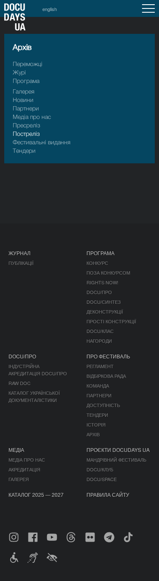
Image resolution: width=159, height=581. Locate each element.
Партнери (26, 108)
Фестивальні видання (41, 142)
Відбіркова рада (106, 375)
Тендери (24, 150)
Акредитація (24, 469)
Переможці (27, 63)
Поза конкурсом (108, 272)
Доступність (103, 405)
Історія (96, 424)
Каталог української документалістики (34, 396)
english (49, 9)
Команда (97, 385)
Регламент (100, 366)
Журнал (19, 252)
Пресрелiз (26, 125)
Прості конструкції (111, 321)
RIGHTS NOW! (102, 282)
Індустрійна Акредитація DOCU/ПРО (37, 370)
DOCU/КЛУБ (99, 469)
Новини (23, 99)
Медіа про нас (32, 116)
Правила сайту (107, 494)
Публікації (20, 262)
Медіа (16, 449)
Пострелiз (26, 133)
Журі (19, 72)
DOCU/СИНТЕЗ (103, 301)
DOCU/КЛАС (100, 331)
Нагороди (99, 340)
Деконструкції (104, 311)
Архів (93, 434)
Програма (26, 80)
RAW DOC (19, 383)
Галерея (23, 91)
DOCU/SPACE (101, 479)
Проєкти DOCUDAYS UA (118, 449)
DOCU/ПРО (99, 292)
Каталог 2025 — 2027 (36, 494)
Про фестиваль (108, 356)
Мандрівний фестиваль (116, 459)
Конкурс (97, 262)
